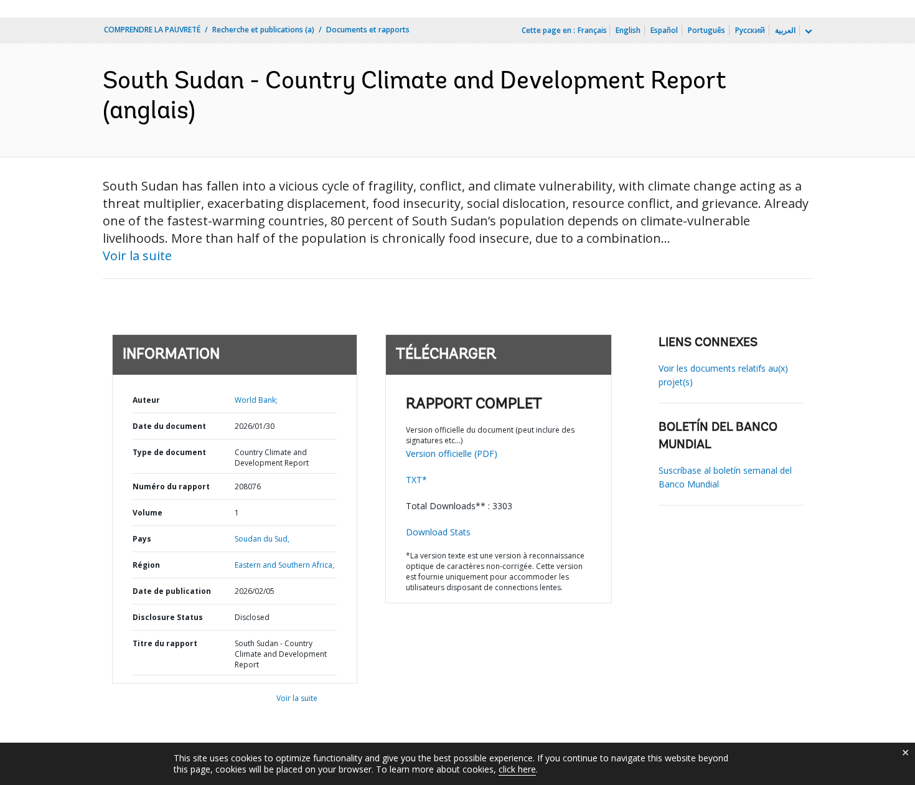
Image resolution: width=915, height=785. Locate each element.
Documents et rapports (368, 29)
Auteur (146, 400)
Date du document (169, 426)
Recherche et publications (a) (263, 29)
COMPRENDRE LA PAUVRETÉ (152, 29)
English (628, 30)
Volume (147, 512)
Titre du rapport (165, 643)
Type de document (169, 452)
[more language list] (807, 32)
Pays (142, 539)
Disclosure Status (168, 617)
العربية (785, 30)
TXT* (416, 480)
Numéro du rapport (171, 486)
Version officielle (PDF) (451, 453)
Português (706, 30)
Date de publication (172, 591)
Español (664, 30)
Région (146, 565)
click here (517, 769)
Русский (750, 30)
